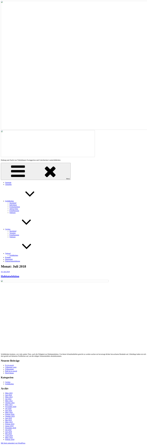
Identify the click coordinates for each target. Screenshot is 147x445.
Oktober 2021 (10, 403)
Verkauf (8, 253)
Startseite (8, 182)
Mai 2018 (8, 434)
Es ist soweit (9, 365)
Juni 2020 (8, 410)
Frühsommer (9, 369)
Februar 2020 (9, 414)
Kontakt (8, 257)
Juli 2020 (8, 408)
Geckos (7, 229)
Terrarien (12, 233)
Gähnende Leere (10, 367)
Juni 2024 (8, 395)
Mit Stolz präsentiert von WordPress (13, 443)
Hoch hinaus (9, 373)
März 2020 (9, 412)
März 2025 (9, 393)
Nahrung (12, 213)
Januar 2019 (9, 426)
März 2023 (9, 397)
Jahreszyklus (13, 209)
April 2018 (9, 436)
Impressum (9, 259)
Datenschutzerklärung (12, 261)
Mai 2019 (8, 420)
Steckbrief (12, 203)
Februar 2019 (9, 424)
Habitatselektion (10, 276)
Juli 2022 (8, 399)
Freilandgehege (14, 207)
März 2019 (9, 422)
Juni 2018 (8, 432)
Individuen (13, 205)
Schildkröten (9, 201)
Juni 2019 (8, 418)
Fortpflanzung (14, 211)
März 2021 (9, 405)
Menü (68, 179)
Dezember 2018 (10, 428)
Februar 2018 (9, 439)
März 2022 (9, 401)
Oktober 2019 (10, 416)
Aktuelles (8, 184)
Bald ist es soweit (11, 371)
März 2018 (9, 437)
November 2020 (10, 407)
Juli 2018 (8, 430)
